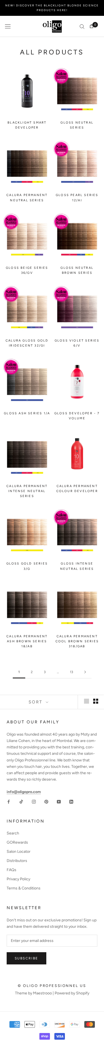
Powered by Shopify (72, 993)
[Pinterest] (46, 801)
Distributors (17, 860)
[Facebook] (9, 801)
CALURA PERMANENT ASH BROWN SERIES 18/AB (26, 641)
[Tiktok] (21, 801)
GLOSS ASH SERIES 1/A (27, 413)
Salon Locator (19, 851)
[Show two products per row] (95, 701)
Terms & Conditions (23, 888)
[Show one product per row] (86, 701)
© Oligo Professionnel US (52, 986)
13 (71, 672)
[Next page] (85, 672)
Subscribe (26, 958)
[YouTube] (59, 801)
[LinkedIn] (71, 801)
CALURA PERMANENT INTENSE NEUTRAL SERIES (26, 491)
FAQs (11, 870)
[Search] (82, 26)
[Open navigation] (8, 26)
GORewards (17, 842)
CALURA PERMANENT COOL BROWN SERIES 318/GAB (77, 641)
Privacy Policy (18, 879)
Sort (36, 702)
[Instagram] (34, 801)
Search (13, 833)
